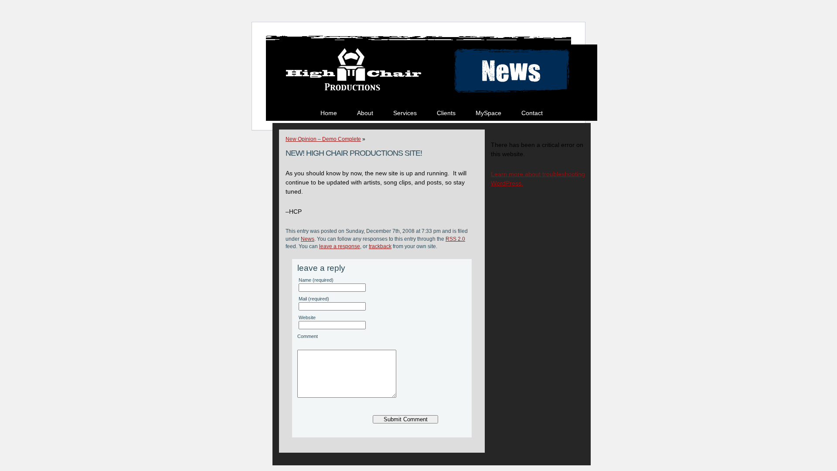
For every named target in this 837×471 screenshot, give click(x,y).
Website (307, 317)
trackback (380, 246)
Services (405, 112)
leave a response (339, 246)
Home (328, 112)
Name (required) (316, 280)
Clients (446, 112)
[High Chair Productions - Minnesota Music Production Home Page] (352, 93)
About (365, 112)
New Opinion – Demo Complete (323, 139)
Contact (532, 112)
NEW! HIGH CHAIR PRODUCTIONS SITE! (354, 153)
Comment (307, 336)
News (307, 239)
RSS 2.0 (455, 239)
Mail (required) (314, 298)
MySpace (488, 112)
